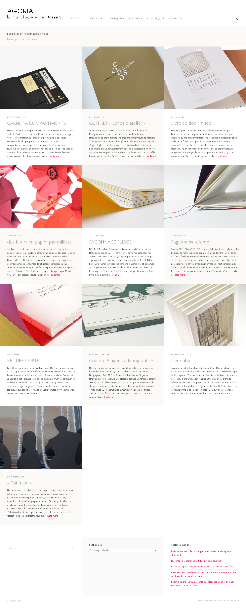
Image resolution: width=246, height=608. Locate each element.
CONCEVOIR (96, 18)
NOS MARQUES (155, 18)
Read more (54, 156)
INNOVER (134, 18)
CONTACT (174, 18)
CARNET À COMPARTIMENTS (36, 123)
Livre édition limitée (191, 123)
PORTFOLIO (77, 18)
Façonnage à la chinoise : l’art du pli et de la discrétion (196, 561)
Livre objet (182, 360)
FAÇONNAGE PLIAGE (110, 242)
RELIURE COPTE (23, 360)
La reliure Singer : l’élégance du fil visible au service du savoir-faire (202, 566)
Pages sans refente (190, 242)
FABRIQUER (115, 18)
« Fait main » (19, 483)
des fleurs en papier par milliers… (40, 242)
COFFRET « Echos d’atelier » (117, 123)
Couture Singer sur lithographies (121, 360)
